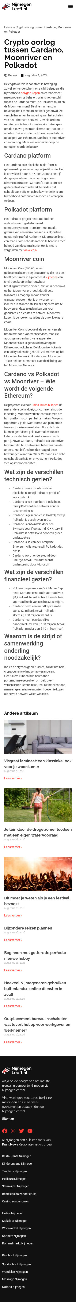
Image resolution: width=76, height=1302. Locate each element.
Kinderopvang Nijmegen (17, 1163)
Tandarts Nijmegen (14, 1171)
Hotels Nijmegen (12, 1213)
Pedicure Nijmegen (14, 1178)
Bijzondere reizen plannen (28, 928)
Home (8, 27)
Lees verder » (13, 778)
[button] (70, 6)
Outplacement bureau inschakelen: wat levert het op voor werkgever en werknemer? (37, 1024)
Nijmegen (51, 277)
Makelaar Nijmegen (14, 1220)
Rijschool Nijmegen (14, 1255)
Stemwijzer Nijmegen (15, 1186)
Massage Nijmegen (14, 1279)
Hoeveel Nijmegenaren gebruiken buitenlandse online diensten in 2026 (35, 989)
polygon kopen (30, 93)
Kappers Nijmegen (14, 1236)
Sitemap (8, 1118)
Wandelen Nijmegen (15, 1271)
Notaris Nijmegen (13, 1287)
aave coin (30, 250)
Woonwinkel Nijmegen (16, 1228)
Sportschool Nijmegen (16, 1264)
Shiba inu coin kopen (45, 405)
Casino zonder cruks (15, 1201)
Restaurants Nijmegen (16, 1156)
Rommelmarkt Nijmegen (18, 1243)
